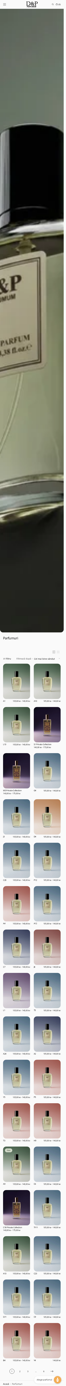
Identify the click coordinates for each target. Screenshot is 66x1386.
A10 (35, 701)
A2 (35, 1054)
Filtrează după (23, 658)
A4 (4, 923)
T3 (4, 1140)
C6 (35, 1184)
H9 (35, 1140)
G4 (35, 790)
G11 (4, 1317)
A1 (4, 701)
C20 (4, 880)
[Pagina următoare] (51, 1371)
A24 (4, 1054)
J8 (34, 967)
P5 (35, 1097)
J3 (4, 836)
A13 (4, 1273)
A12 (35, 923)
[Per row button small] (58, 652)
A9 (4, 1184)
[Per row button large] (54, 652)
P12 (35, 880)
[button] (4, 4)
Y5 (4, 1097)
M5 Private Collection (12, 790)
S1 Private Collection (43, 744)
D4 (35, 836)
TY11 (36, 1227)
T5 (35, 1010)
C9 (35, 1317)
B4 (4, 1360)
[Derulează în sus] (4, 1381)
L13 (4, 744)
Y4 (35, 1360)
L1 (4, 1010)
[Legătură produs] (16, 684)
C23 (35, 1273)
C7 (4, 967)
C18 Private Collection (12, 1227)
